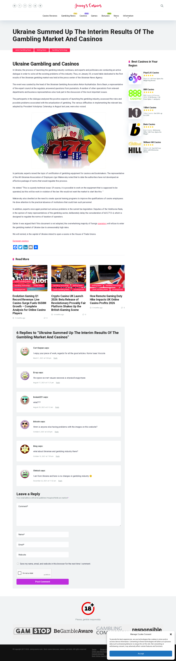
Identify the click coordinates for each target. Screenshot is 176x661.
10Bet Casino (149, 107)
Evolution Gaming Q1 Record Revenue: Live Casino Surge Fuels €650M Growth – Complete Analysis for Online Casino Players (29, 304)
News (116, 16)
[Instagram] (25, 6)
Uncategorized (20, 289)
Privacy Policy (105, 649)
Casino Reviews (50, 16)
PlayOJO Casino (151, 72)
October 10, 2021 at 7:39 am (43, 456)
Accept (141, 653)
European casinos (21, 241)
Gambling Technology (59, 50)
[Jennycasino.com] (88, 5)
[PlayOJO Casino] (135, 83)
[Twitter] (20, 6)
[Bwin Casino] (135, 135)
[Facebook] (14, 6)
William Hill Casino (152, 142)
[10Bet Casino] (135, 118)
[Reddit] (35, 6)
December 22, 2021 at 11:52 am (44, 481)
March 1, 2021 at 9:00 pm (42, 358)
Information (128, 16)
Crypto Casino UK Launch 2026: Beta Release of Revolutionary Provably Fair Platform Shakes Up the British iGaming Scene (68, 302)
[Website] (40, 6)
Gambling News (68, 16)
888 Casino (148, 89)
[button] (171, 634)
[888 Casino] (135, 100)
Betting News (41, 50)
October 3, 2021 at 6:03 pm (43, 432)
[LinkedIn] (30, 6)
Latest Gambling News (23, 50)
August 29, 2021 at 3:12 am (43, 407)
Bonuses (106, 16)
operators (102, 223)
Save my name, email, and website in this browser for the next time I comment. (55, 564)
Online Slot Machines (99, 652)
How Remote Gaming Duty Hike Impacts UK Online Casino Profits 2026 (106, 299)
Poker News (38, 285)
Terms (94, 649)
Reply (55, 358)
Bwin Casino (149, 124)
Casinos (83, 16)
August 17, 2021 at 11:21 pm (43, 383)
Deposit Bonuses (98, 654)
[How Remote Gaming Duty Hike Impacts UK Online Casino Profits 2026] (107, 278)
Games (94, 16)
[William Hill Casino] (135, 153)
